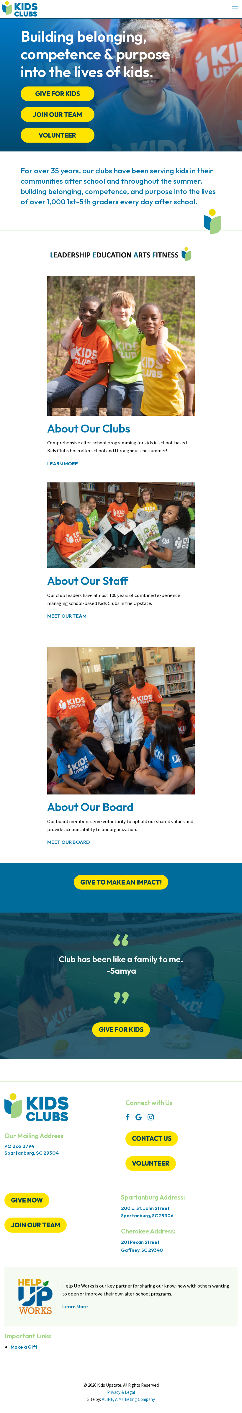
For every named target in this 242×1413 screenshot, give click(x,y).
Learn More (62, 463)
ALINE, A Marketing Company (128, 1399)
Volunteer (57, 135)
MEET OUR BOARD (68, 842)
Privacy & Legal (121, 1392)
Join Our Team (35, 1225)
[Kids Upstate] (19, 8)
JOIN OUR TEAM (57, 114)
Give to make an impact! (121, 882)
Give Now (27, 1200)
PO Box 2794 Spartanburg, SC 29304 (31, 1149)
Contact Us (151, 1138)
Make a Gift (24, 1347)
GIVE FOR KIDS (57, 93)
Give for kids (121, 1029)
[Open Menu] (235, 8)
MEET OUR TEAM (66, 616)
